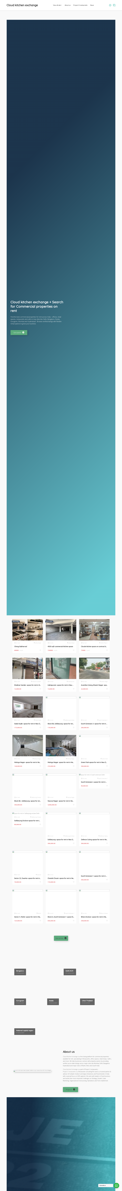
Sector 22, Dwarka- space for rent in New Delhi (27, 878)
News (92, 5)
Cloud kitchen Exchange (70, 1069)
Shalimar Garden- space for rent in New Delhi (27, 685)
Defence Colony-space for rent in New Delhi (94, 840)
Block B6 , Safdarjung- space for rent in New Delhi (27, 801)
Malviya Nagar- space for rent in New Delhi (27, 762)
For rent (18, 643)
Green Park (105, 759)
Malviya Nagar (37, 759)
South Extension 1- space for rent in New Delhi (94, 876)
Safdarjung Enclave (69, 720)
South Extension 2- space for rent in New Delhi (94, 724)
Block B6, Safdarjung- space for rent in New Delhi (61, 724)
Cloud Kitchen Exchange (70, 1056)
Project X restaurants (80, 5)
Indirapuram (71, 681)
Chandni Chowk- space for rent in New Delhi (61, 878)
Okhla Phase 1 (104, 643)
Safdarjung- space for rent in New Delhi (61, 840)
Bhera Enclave (104, 913)
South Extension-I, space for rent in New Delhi (94, 782)
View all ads (57, 5)
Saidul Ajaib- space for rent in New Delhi (27, 724)
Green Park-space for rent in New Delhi (94, 762)
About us (68, 5)
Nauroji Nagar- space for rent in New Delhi (61, 801)
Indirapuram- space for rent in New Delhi (61, 685)
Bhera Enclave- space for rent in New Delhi (94, 917)
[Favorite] (40, 650)
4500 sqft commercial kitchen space (60, 646)
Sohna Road (38, 643)
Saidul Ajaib (38, 720)
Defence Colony (104, 836)
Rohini (39, 913)
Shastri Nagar (104, 681)
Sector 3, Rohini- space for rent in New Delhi (27, 917)
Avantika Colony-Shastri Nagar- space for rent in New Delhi (94, 685)
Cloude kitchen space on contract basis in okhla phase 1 (94, 646)
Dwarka (39, 875)
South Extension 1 (103, 720)
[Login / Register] (110, 5)
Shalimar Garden (36, 681)
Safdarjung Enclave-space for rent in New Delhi (27, 821)
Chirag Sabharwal (20, 646)
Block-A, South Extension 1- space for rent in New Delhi (61, 917)
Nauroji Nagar (70, 797)
